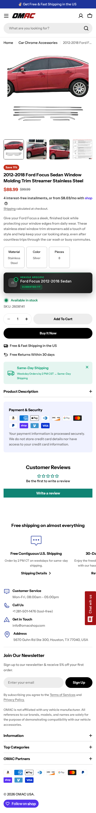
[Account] (80, 15)
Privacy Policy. (14, 700)
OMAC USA (25, 794)
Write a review (48, 493)
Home (8, 43)
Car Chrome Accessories (38, 43)
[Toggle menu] (6, 15)
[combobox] (48, 28)
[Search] (86, 28)
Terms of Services (62, 695)
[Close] (87, 367)
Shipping (10, 208)
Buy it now (48, 333)
